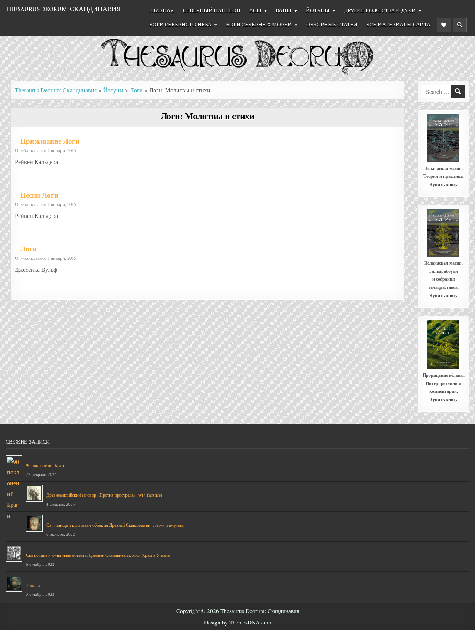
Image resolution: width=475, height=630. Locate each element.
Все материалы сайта (398, 25)
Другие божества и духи (380, 10)
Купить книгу (443, 184)
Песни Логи (39, 195)
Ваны (283, 10)
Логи (28, 249)
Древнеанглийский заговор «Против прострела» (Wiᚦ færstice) (104, 495)
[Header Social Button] (444, 25)
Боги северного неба (180, 25)
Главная (161, 10)
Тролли (33, 585)
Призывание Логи (49, 141)
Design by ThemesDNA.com (237, 622)
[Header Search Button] (460, 25)
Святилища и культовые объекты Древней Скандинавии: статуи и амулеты (115, 525)
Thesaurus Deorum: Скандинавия (63, 9)
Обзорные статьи (331, 25)
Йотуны (318, 10)
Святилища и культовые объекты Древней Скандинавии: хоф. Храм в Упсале (98, 555)
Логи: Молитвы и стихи (208, 115)
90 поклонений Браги (45, 465)
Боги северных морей (259, 25)
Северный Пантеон (211, 10)
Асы (255, 10)
